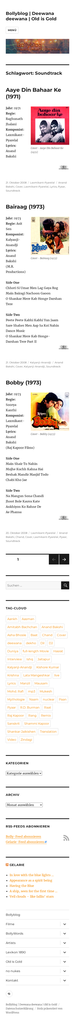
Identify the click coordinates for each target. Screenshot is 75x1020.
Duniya (12, 651)
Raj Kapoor (15, 715)
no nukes (13, 971)
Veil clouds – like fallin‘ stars (32, 896)
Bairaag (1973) (25, 206)
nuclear (48, 699)
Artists (11, 943)
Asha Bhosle (16, 635)
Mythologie (16, 699)
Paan (63, 699)
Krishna (13, 675)
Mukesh (46, 691)
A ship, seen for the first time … (34, 891)
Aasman (28, 619)
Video (11, 739)
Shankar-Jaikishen (21, 731)
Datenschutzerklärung (19, 1008)
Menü (12, 30)
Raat (47, 707)
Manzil (25, 683)
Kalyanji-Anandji (40, 362)
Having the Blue (22, 886)
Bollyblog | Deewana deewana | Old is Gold (31, 16)
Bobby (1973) (23, 382)
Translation (48, 731)
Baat (34, 635)
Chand (20, 536)
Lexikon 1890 (16, 952)
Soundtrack (13, 190)
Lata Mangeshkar (36, 675)
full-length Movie (36, 651)
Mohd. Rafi (15, 691)
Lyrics (53, 186)
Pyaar (61, 186)
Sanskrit (13, 723)
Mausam (41, 683)
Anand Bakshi (52, 627)
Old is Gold (14, 961)
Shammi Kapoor (36, 723)
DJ (51, 643)
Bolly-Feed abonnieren (23, 836)
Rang (32, 715)
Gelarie (17, 865)
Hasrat (58, 651)
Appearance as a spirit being (31, 880)
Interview (14, 659)
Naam (33, 699)
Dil (42, 643)
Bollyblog (13, 915)
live (56, 675)
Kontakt (12, 980)
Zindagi (26, 739)
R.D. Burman (30, 707)
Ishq (29, 659)
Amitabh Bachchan (22, 627)
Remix (46, 715)
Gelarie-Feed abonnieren (25, 842)
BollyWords (14, 933)
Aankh (12, 619)
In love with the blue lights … (32, 875)
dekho (31, 643)
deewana (14, 643)
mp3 (31, 691)
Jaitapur (44, 659)
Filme (10, 924)
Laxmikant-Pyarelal (42, 182)
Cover (19, 186)
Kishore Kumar (47, 667)
